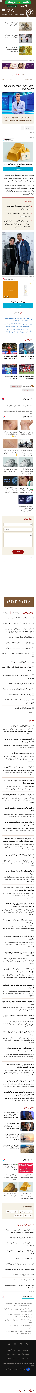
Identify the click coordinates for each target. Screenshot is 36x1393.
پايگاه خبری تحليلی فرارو (13, 1363)
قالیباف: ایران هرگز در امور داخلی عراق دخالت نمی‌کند (18, 1033)
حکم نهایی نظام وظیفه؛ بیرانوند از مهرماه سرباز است (18, 1003)
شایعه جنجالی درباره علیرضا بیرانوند (11, 377)
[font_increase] (32, 128)
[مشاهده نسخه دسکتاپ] (8, 10)
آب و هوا (16, 1358)
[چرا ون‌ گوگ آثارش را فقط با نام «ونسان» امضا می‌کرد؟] (25, 50)
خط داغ (31, 721)
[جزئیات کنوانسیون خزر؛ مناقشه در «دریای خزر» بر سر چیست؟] (27, 1137)
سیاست (22, 14)
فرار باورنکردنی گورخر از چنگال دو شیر (11, 24)
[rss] (27, 1344)
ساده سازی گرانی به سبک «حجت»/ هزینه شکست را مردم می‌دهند (19, 823)
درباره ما (25, 1350)
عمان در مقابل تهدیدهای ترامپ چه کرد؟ (19, 1081)
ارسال (18, 552)
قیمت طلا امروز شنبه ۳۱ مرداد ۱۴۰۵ (24, 1280)
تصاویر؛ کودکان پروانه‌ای (23, 708)
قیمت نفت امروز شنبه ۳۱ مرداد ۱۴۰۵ (20, 683)
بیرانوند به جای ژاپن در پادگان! (27, 357)
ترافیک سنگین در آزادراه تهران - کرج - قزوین (17, 623)
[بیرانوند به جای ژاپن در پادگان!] (26, 348)
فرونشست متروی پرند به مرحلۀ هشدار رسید (18, 767)
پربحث (5, 612)
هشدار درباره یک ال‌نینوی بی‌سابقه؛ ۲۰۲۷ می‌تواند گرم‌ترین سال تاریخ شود (20, 905)
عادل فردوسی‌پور (28, 390)
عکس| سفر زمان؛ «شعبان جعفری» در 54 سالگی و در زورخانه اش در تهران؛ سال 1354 (17, 330)
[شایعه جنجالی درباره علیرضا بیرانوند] (9, 369)
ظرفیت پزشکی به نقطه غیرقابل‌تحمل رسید (18, 618)
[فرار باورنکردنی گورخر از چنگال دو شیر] (25, 26)
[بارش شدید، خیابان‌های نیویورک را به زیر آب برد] (25, 38)
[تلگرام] (9, 1344)
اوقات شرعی (24, 1358)
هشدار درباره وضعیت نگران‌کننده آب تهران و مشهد (19, 1017)
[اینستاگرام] (15, 1344)
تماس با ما (17, 1350)
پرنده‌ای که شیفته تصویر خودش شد (19, 694)
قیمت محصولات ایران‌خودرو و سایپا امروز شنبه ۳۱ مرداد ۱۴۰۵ (19, 740)
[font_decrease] (22, 128)
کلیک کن (18, 305)
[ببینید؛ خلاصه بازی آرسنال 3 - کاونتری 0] (26, 369)
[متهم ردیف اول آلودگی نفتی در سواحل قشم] (27, 1149)
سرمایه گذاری (18, 169)
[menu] (3, 10)
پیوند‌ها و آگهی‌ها (23, 1354)
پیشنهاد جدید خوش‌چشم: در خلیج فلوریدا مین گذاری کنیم (18, 986)
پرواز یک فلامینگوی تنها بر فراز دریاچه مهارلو (16, 689)
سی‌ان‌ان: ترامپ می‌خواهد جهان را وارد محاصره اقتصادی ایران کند (20, 1066)
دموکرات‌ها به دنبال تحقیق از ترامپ (20, 637)
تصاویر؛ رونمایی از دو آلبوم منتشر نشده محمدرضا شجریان (19, 215)
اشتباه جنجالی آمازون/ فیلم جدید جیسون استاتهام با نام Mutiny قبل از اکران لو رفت (19, 630)
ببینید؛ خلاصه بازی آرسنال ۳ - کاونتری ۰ (26, 377)
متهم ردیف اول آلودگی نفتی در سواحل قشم (11, 1147)
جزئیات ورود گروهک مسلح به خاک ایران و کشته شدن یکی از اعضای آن (19, 1093)
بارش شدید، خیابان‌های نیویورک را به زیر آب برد (11, 36)
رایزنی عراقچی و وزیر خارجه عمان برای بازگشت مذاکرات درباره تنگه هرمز (20, 1049)
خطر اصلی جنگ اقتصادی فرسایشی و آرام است (19, 856)
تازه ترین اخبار (28, 612)
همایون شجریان (16, 386)
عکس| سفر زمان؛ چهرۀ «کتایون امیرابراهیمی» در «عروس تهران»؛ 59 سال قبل (17, 319)
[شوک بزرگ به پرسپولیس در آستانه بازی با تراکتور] (9, 348)
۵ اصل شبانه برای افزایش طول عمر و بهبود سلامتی (19, 937)
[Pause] (5, 297)
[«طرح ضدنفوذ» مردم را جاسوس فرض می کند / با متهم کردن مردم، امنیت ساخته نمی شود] (27, 1126)
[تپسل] (4, 140)
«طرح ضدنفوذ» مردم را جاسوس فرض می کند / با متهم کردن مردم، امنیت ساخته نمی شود (11, 1126)
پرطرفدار (15, 612)
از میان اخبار (30, 340)
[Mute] (7, 297)
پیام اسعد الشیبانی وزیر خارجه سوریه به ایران (17, 794)
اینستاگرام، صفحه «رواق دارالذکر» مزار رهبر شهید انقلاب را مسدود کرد (19, 970)
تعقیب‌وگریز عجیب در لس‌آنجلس (20, 661)
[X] (21, 1344)
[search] (12, 10)
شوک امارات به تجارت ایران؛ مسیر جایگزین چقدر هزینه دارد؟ (19, 782)
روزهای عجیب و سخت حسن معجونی (18, 648)
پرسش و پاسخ (11, 1354)
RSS (9, 1358)
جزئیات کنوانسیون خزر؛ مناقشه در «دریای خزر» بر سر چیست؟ (10, 1137)
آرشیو (10, 1350)
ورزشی (16, 14)
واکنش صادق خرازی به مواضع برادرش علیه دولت (19, 1269)
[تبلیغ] (18, 4)
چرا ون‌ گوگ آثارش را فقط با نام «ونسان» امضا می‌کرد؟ (12, 49)
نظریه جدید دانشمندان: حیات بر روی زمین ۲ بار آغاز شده (19, 921)
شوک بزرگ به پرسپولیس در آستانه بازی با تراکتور (10, 357)
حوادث (10, 14)
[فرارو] (29, 12)
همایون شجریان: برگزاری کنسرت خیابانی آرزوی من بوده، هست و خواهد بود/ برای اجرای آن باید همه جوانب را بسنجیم (17, 224)
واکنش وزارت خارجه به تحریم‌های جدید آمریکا (20, 872)
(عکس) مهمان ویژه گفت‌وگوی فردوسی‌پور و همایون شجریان (18, 207)
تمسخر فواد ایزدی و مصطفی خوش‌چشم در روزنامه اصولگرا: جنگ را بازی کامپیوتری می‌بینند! (18, 840)
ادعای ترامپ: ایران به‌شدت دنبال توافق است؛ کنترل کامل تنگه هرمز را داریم (18, 889)
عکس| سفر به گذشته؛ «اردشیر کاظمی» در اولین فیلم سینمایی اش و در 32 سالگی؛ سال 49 (16, 325)
